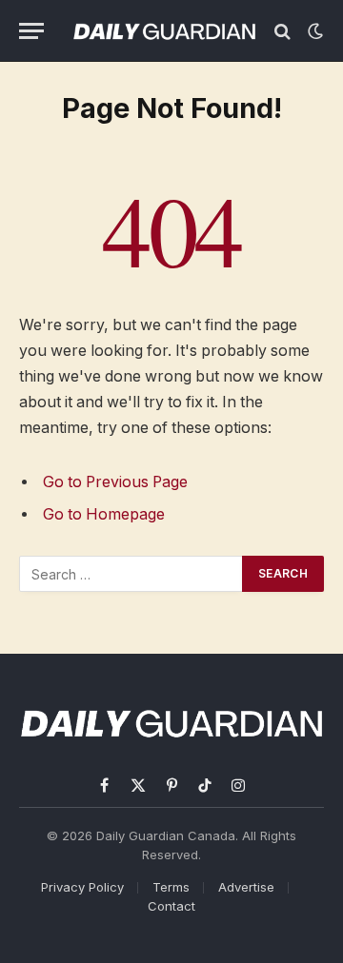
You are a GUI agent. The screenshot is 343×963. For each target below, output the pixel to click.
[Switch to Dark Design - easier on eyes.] (313, 31)
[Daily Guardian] (164, 31)
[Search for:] (131, 574)
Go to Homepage (104, 514)
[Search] (282, 31)
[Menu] (31, 31)
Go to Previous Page (115, 482)
